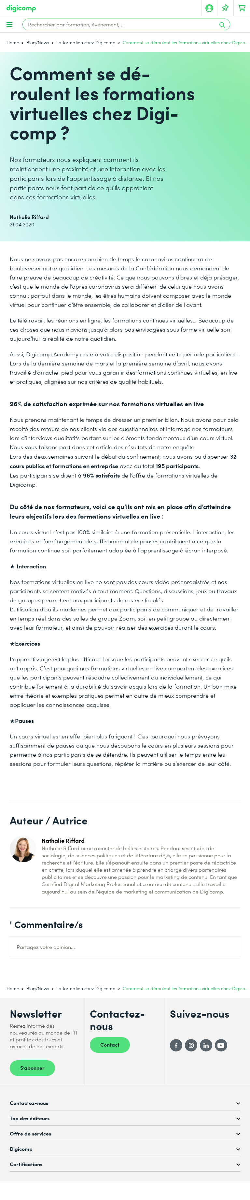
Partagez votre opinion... (46, 946)
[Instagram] (191, 1045)
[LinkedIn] (206, 1045)
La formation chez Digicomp (86, 42)
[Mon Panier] (242, 8)
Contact (109, 1044)
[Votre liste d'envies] (225, 8)
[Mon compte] (209, 8)
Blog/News (37, 42)
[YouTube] (221, 1045)
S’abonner (32, 1067)
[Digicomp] (21, 8)
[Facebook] (176, 1045)
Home (13, 42)
